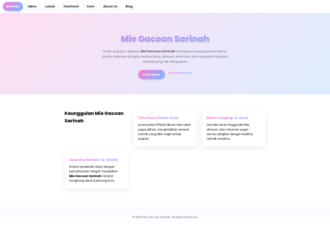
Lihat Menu (151, 74)
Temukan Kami (179, 73)
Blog (129, 6)
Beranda (13, 6)
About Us (110, 6)
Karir (91, 6)
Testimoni (71, 6)
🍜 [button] (1, 225)
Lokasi (50, 6)
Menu (32, 6)
